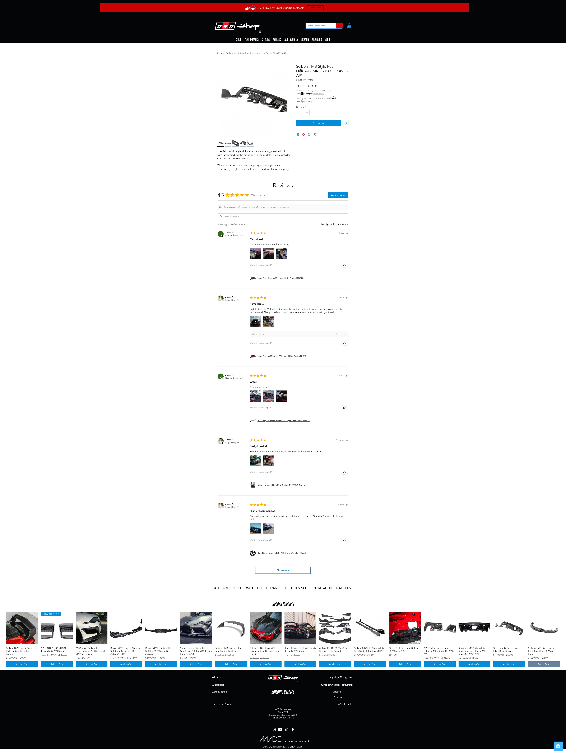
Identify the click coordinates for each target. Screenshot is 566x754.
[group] (283, 639)
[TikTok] (286, 729)
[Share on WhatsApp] (309, 134)
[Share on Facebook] (298, 134)
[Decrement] (298, 112)
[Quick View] (22, 628)
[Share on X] (315, 134)
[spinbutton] (303, 112)
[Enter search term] (339, 25)
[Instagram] (273, 729)
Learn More (318, 93)
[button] (349, 25)
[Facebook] (292, 729)
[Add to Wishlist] (345, 123)
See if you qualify (304, 101)
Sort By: (325, 224)
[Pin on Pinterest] (303, 134)
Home (220, 53)
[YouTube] (280, 729)
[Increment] (307, 112)
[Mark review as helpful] (344, 265)
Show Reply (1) (258, 334)
